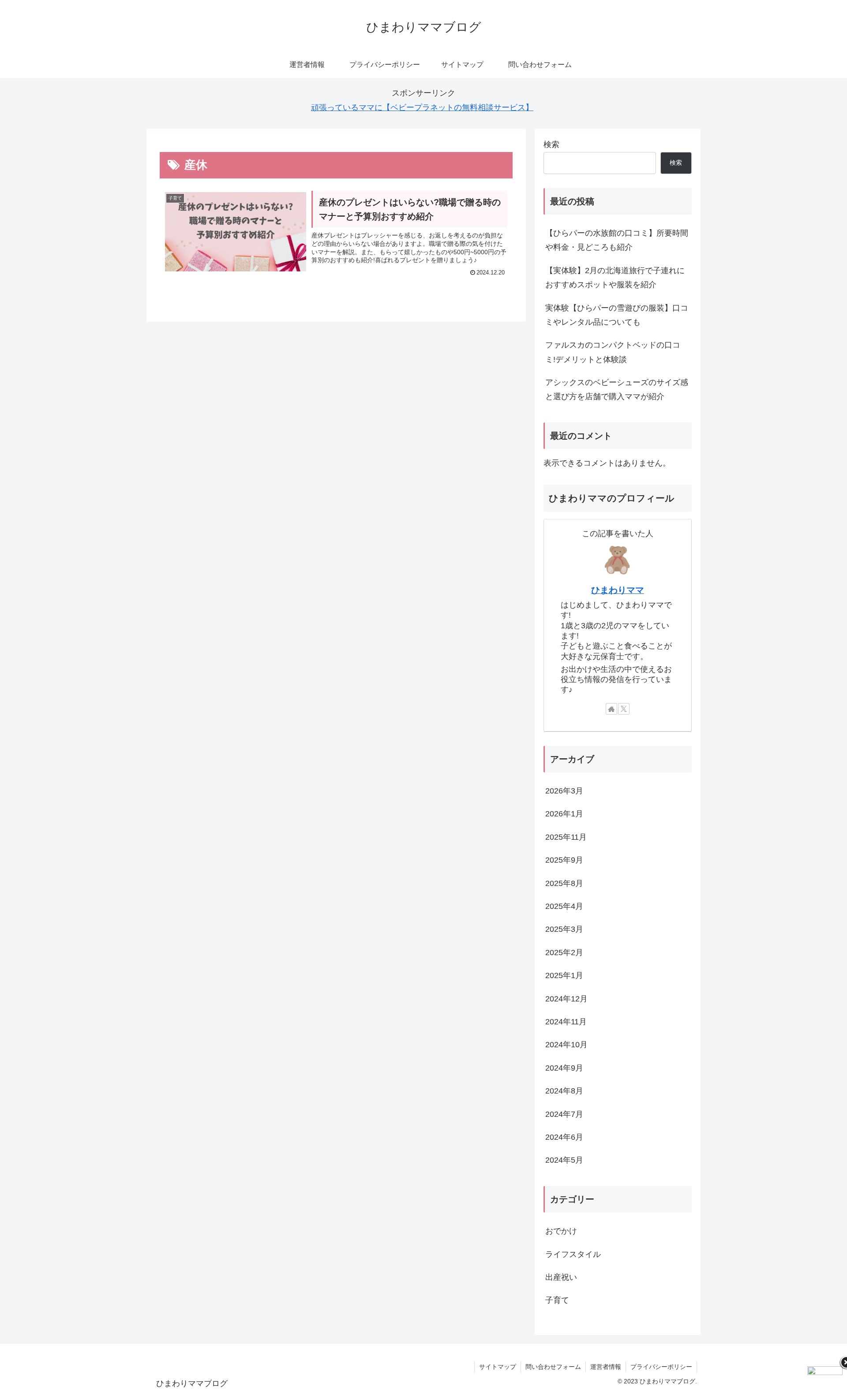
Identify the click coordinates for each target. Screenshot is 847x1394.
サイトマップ (497, 1366)
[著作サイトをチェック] (611, 709)
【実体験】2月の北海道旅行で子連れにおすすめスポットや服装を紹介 (615, 277)
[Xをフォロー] (624, 709)
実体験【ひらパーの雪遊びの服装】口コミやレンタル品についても (616, 315)
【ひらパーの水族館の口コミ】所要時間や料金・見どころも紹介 (616, 240)
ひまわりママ (617, 590)
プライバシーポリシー (661, 1366)
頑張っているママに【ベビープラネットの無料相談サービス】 (422, 107)
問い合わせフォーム (553, 1366)
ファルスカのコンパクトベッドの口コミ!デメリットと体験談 (612, 352)
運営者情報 (605, 1366)
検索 (551, 144)
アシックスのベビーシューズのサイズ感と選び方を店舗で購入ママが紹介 (616, 389)
